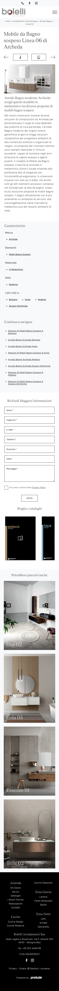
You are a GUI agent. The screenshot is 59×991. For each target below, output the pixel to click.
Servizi (15, 891)
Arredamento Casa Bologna (25, 21)
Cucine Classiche (43, 882)
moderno (13, 284)
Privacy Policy (39, 487)
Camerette (43, 926)
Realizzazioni (15, 903)
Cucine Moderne (15, 925)
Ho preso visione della (27, 487)
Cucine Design (15, 921)
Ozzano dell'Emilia (18, 306)
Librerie (43, 897)
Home (7, 21)
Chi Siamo (15, 888)
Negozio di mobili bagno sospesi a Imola (28, 353)
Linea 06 (29, 24)
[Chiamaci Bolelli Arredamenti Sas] (23, 3)
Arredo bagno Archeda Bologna (24, 340)
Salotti (43, 904)
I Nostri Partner (16, 899)
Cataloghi (16, 895)
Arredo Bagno (46, 21)
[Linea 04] (6, 57)
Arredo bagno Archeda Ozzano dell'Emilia (29, 366)
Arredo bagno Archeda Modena (24, 359)
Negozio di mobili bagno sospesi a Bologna (25, 332)
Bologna (13, 299)
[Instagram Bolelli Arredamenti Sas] (36, 3)
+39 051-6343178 (31, 948)
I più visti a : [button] (12, 292)
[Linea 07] (52, 57)
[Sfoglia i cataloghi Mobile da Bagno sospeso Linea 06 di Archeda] (38, 57)
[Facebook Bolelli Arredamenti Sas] (29, 3)
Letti (43, 919)
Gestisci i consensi (40, 968)
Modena (42, 299)
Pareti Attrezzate (43, 900)
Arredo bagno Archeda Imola (22, 346)
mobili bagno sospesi (20, 254)
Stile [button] (8, 277)
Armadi (43, 922)
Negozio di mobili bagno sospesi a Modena (25, 373)
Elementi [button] (10, 247)
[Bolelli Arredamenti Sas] (25, 12)
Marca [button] (9, 232)
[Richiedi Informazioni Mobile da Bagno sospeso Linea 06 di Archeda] (20, 57)
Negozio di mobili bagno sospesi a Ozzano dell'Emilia (25, 382)
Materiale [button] (11, 262)
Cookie (22, 968)
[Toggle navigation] (55, 12)
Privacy (13, 968)
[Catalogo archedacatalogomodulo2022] (20, 538)
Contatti (15, 907)
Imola (27, 299)
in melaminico (16, 269)
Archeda (13, 239)
